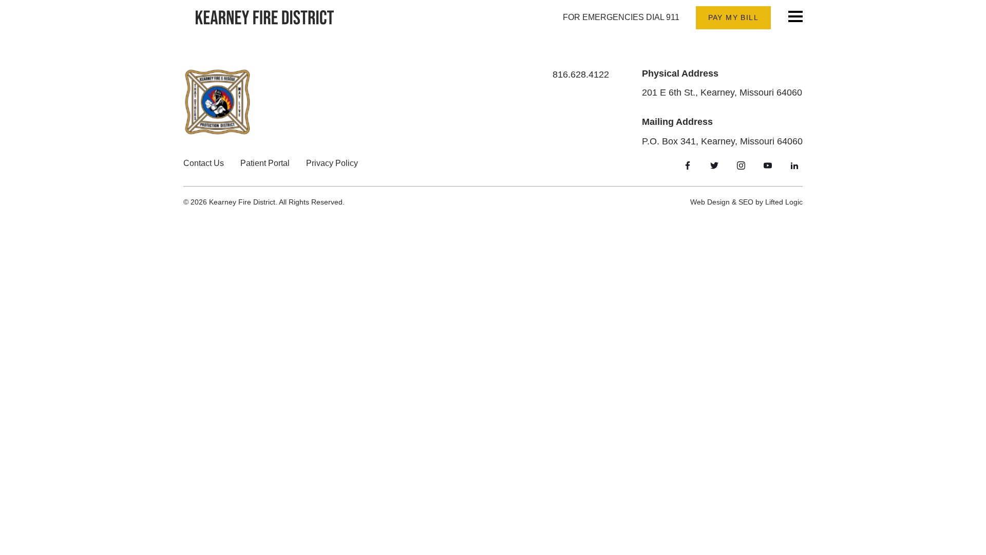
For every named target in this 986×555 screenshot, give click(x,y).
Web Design (710, 202)
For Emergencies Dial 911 (621, 17)
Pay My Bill (733, 17)
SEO (745, 202)
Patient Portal (265, 163)
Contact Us (203, 163)
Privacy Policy (332, 163)
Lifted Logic (784, 202)
